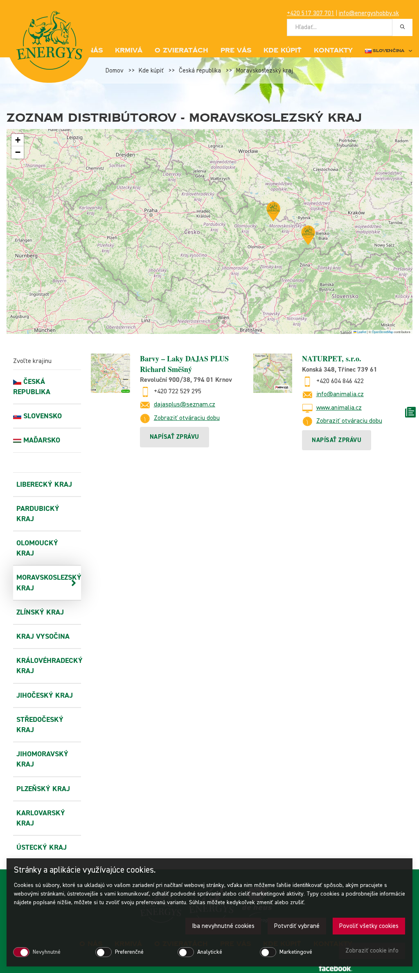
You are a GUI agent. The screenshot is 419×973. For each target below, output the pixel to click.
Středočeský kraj (39, 725)
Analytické (209, 952)
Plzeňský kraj (43, 789)
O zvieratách (181, 50)
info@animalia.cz (340, 394)
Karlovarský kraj (40, 818)
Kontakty (333, 50)
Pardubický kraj (37, 514)
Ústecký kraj (41, 847)
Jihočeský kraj (44, 695)
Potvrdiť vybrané (297, 926)
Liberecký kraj (44, 484)
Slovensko (42, 416)
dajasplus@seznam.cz (184, 404)
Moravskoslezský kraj (264, 71)
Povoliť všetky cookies (369, 926)
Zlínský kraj (40, 612)
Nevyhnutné (47, 952)
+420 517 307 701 (310, 13)
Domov (115, 71)
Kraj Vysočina (43, 636)
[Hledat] (402, 27)
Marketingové (295, 952)
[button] (273, 211)
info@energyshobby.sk (369, 13)
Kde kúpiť (283, 50)
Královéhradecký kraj (45, 666)
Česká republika (200, 71)
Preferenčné (129, 952)
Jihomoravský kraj (42, 759)
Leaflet (361, 331)
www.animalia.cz (339, 408)
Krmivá (128, 50)
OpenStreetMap (382, 331)
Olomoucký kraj (37, 548)
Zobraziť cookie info (372, 951)
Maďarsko (41, 440)
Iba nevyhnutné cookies (223, 926)
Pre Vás (236, 50)
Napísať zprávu (174, 437)
